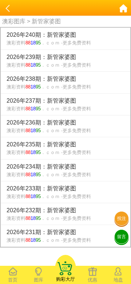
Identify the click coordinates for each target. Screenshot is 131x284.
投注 (121, 218)
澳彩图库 (13, 21)
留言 (121, 236)
